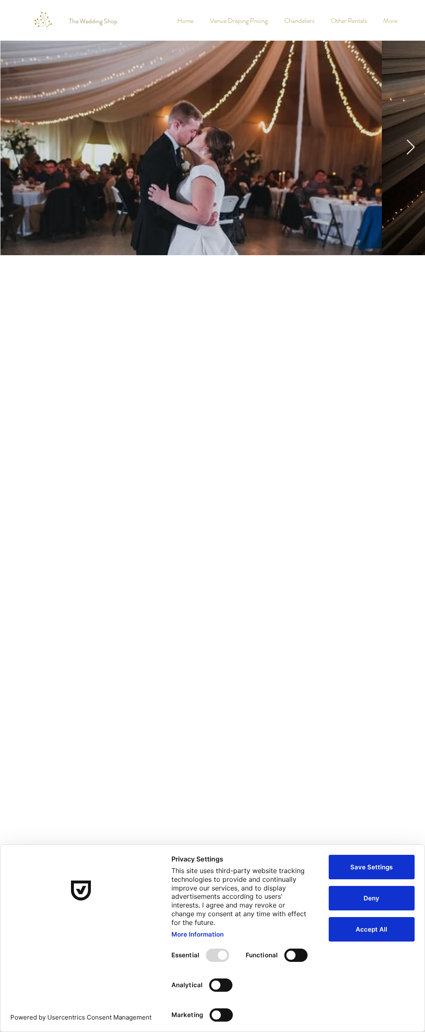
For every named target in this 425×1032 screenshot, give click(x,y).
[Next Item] (410, 147)
